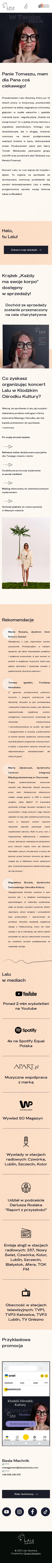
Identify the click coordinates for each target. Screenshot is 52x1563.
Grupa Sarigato (32, 1553)
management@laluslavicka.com (20, 1467)
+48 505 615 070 (11, 1474)
